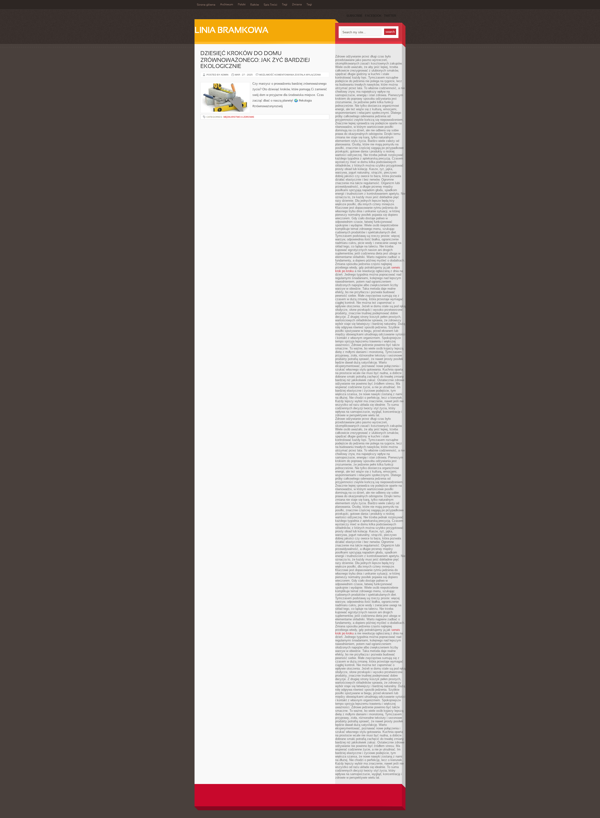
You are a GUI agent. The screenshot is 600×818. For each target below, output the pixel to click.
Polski (242, 4)
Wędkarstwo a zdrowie (238, 117)
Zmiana (297, 4)
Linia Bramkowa (231, 31)
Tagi (284, 4)
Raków (254, 5)
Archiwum (226, 4)
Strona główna (206, 5)
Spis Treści (270, 5)
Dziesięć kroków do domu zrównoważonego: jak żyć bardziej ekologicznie (255, 60)
